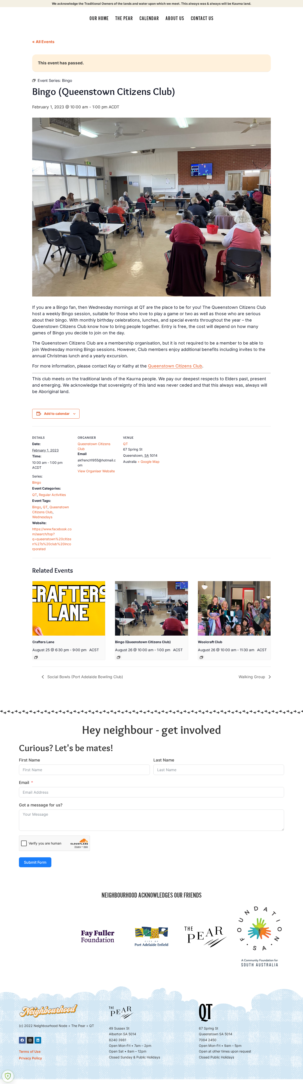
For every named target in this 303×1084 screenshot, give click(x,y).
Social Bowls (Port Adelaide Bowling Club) (84, 676)
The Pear (124, 18)
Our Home (99, 18)
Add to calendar (57, 413)
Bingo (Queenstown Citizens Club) (143, 642)
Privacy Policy (30, 1058)
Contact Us (202, 18)
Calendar (149, 18)
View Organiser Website (96, 471)
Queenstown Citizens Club (175, 365)
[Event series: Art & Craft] (36, 657)
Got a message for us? (40, 805)
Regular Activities (52, 495)
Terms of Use (29, 1051)
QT (34, 495)
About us (174, 18)
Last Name (163, 760)
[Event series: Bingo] (118, 657)
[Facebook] (22, 1040)
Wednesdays (42, 517)
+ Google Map (149, 462)
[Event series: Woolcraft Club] (201, 657)
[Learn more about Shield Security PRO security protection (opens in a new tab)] (8, 1076)
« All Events (43, 41)
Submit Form (35, 862)
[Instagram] (30, 1040)
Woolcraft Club (210, 642)
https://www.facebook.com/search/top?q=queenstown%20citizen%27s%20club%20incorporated (51, 539)
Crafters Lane (43, 642)
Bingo (36, 482)
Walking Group (252, 676)
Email (24, 782)
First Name (29, 760)
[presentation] (68, 608)
